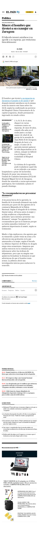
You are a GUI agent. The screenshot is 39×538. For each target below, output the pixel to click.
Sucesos (4, 290)
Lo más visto (6, 403)
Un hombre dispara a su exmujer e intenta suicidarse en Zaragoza (6, 127)
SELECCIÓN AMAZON (19, 454)
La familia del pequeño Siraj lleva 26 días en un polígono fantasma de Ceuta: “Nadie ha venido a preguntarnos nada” (19, 415)
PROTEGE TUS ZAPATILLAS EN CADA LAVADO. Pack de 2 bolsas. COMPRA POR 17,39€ (27, 515)
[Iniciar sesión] (35, 12)
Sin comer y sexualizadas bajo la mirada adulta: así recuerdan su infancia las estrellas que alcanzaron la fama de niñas (20, 429)
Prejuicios (11, 290)
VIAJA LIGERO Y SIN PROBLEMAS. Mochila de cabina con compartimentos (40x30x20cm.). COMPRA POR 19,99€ (27, 505)
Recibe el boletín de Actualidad (13, 275)
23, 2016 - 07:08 (22, 51)
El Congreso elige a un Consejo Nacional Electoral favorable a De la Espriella (17, 379)
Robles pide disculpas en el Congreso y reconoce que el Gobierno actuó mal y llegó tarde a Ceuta (19, 435)
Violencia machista (8, 22)
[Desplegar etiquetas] (36, 290)
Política (6, 18)
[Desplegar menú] (3, 12)
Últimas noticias (7, 369)
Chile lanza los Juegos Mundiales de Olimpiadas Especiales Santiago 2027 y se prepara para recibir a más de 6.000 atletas (18, 393)
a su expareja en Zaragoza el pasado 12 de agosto (18, 99)
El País (19, 49)
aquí (29, 303)
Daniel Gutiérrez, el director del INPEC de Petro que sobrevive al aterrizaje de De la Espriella (18, 373)
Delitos (17, 290)
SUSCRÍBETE (29, 12)
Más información (6, 299)
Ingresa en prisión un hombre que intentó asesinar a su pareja (6, 161)
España (23, 290)
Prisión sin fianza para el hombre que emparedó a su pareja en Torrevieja (7, 148)
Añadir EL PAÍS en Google (11, 61)
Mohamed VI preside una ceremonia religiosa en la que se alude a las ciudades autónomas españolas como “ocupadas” (20, 408)
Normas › (34, 281)
